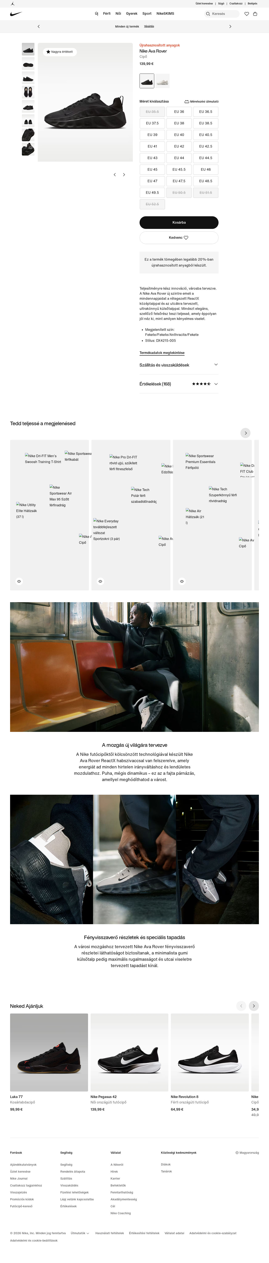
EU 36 (179, 111)
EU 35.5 (152, 111)
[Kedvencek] (247, 14)
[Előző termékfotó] (115, 174)
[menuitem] (225, 3)
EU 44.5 (205, 158)
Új (96, 13)
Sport (147, 13)
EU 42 (179, 146)
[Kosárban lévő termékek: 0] (255, 14)
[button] (28, 63)
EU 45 (152, 169)
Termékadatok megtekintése (162, 353)
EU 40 (179, 135)
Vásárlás (149, 26)
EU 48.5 (205, 181)
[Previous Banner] (39, 26)
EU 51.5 (206, 192)
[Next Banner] (230, 26)
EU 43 (152, 158)
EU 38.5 (205, 123)
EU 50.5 (179, 192)
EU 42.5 (205, 146)
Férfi (107, 13)
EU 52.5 (152, 204)
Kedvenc (176, 237)
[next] (245, 433)
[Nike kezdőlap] (16, 14)
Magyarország (249, 1152)
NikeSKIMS (165, 13)
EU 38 (179, 123)
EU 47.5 (179, 181)
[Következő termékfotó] (124, 174)
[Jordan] (12, 3)
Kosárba (179, 222)
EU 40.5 (205, 135)
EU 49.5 (152, 192)
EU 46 (206, 169)
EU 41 (152, 146)
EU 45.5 (179, 169)
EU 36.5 (205, 111)
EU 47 (152, 181)
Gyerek (131, 13)
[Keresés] (208, 14)
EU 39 (152, 135)
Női (118, 13)
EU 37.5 (152, 123)
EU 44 (179, 158)
